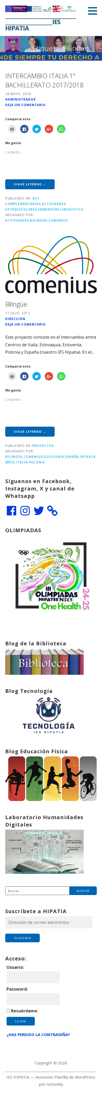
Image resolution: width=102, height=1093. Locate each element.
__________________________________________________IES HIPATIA (40, 21)
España (72, 456)
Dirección (15, 319)
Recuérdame (24, 1011)
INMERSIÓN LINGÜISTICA (60, 209)
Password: (17, 989)
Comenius (58, 220)
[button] (94, 11)
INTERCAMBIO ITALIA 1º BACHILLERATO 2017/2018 (44, 80)
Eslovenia (54, 456)
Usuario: (15, 967)
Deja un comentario (25, 105)
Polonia (37, 462)
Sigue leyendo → (30, 184)
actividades (17, 220)
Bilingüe (38, 220)
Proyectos (43, 445)
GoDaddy (54, 1084)
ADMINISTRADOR (20, 99)
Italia (22, 462)
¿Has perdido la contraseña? (38, 1034)
